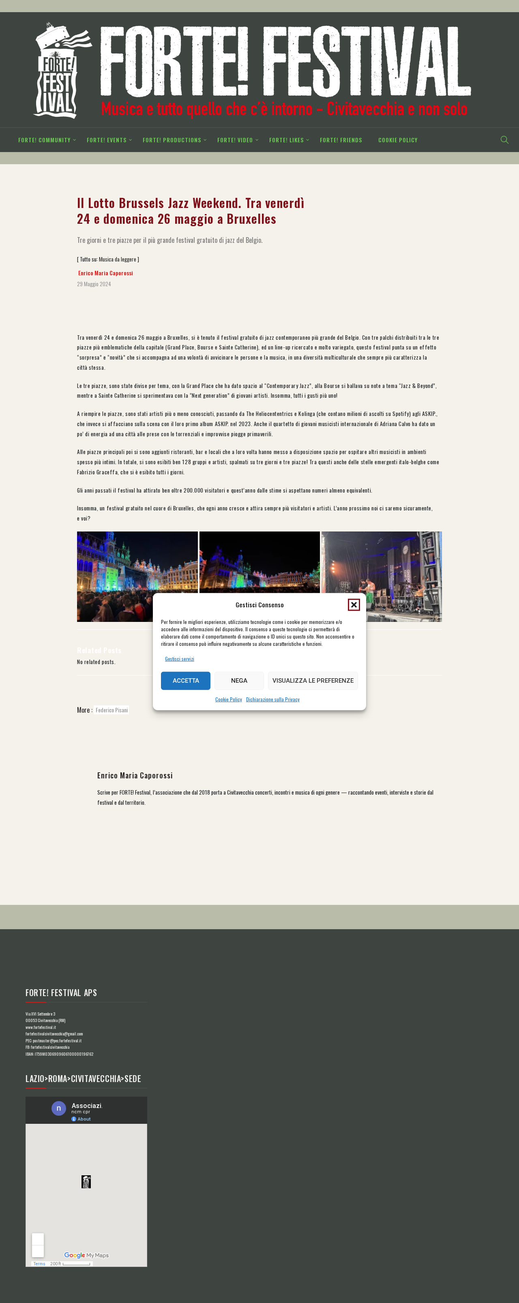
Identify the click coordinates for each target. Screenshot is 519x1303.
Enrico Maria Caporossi (105, 273)
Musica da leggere (117, 259)
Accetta (186, 680)
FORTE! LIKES (286, 139)
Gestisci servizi (179, 658)
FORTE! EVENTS (107, 139)
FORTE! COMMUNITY (44, 139)
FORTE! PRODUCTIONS (172, 139)
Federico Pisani (112, 709)
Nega (239, 680)
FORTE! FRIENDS (341, 139)
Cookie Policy (228, 699)
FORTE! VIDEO (235, 139)
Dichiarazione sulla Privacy (273, 699)
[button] (354, 604)
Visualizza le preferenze (313, 680)
